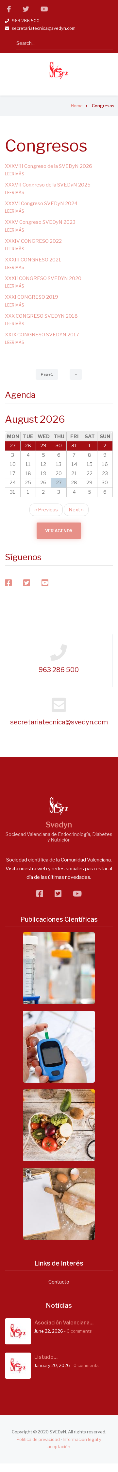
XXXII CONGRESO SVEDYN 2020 (43, 278)
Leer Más (14, 173)
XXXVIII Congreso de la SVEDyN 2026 (48, 166)
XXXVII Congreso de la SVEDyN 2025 (48, 185)
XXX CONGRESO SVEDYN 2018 (41, 316)
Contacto (58, 1282)
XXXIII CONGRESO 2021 (33, 260)
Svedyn (59, 824)
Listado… (46, 1357)
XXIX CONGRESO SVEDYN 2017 (42, 335)
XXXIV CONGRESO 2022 (33, 241)
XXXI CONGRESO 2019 (31, 297)
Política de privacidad (38, 1439)
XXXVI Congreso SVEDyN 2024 (41, 203)
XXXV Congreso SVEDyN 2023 (40, 222)
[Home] (59, 70)
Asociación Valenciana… (63, 1323)
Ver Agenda (59, 530)
